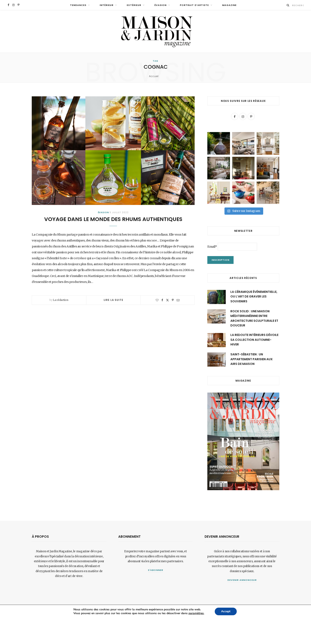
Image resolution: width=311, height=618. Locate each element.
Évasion (160, 5)
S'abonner (155, 570)
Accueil (153, 76)
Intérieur (106, 5)
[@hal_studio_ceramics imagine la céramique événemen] (218, 143)
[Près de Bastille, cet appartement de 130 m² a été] (268, 168)
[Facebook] (162, 300)
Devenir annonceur (242, 580)
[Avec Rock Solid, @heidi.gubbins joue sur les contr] (243, 143)
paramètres (196, 613)
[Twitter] (167, 300)
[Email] (178, 300)
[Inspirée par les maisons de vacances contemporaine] (243, 168)
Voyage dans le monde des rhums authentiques (113, 219)
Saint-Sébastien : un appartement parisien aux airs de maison (251, 359)
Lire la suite (113, 300)
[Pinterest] (173, 300)
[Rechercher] (288, 5)
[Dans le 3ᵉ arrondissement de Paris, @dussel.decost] (268, 143)
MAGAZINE (229, 5)
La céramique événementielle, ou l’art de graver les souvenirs (253, 296)
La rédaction (60, 299)
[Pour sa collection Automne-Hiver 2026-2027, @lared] (218, 192)
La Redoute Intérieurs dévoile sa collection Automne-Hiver (254, 340)
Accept (225, 611)
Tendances (78, 5)
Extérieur (134, 5)
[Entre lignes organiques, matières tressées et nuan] (268, 192)
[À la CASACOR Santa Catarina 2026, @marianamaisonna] (218, 168)
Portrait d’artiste (194, 5)
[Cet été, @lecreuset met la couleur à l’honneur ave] (243, 192)
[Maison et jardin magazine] (155, 31)
